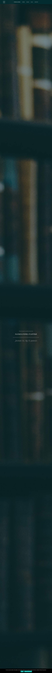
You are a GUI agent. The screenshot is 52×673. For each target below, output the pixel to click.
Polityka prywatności (28, 671)
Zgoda (22, 671)
